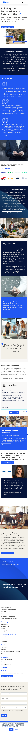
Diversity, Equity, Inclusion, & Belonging (11, 651)
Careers (3, 653)
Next (26, 182)
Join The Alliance (7, 676)
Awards (3, 628)
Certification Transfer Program (8, 609)
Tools (2, 614)
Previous (23, 182)
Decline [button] (16, 729)
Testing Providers (5, 611)
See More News (7, 596)
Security (3, 662)
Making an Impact (5, 631)
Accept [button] (11, 729)
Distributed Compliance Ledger (9, 616)
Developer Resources (6, 659)
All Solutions (14, 412)
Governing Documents (6, 664)
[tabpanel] (14, 481)
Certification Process (6, 607)
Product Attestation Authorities (9, 618)
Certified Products (5, 639)
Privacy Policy (6, 726)
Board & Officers (5, 626)
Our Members (4, 624)
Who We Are (4, 647)
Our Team (3, 649)
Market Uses (4, 641)
